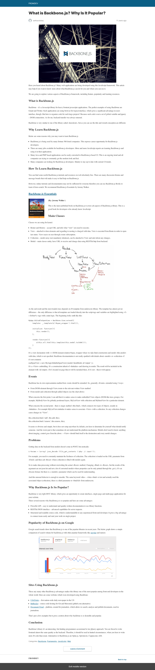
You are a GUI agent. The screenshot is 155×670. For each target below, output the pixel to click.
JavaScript (62, 641)
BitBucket (34, 603)
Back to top (122, 659)
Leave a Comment (77, 649)
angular (93, 532)
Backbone (42, 641)
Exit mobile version (77, 666)
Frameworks (52, 641)
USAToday (35, 600)
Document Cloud (37, 607)
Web (69, 641)
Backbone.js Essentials (43, 194)
